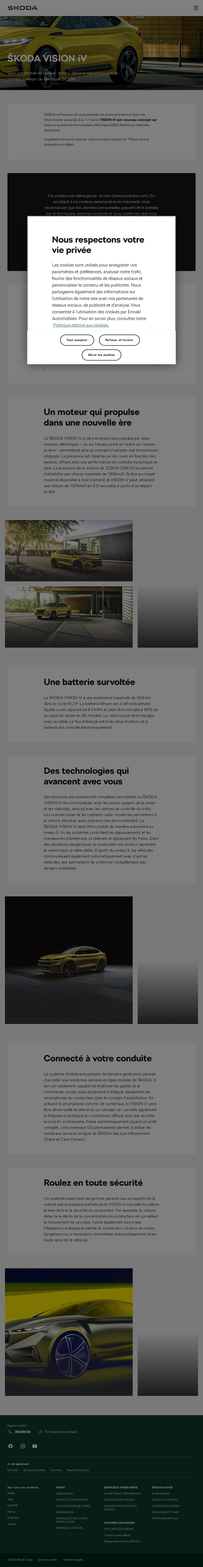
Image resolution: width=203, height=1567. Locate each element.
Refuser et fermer (119, 340)
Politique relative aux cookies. (81, 325)
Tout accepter (77, 340)
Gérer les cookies (101, 355)
